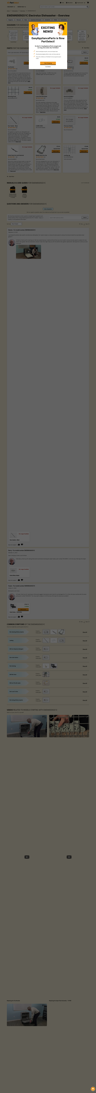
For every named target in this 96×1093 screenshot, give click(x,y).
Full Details (48, 66)
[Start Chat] (93, 1089)
